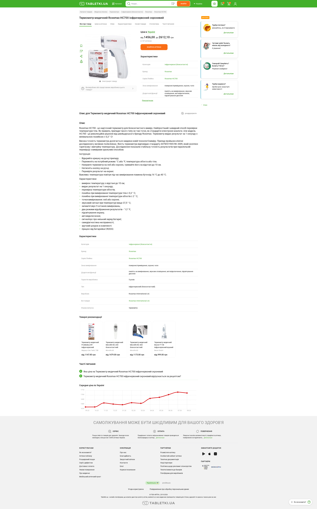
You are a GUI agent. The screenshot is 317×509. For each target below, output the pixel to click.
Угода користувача (136, 489)
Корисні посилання (127, 470)
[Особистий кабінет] (235, 3)
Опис (205, 105)
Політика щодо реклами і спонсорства (176, 466)
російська (166, 483)
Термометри (114, 12)
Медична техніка (100, 12)
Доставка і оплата (86, 466)
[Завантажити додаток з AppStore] (209, 453)
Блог (122, 466)
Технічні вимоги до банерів (171, 470)
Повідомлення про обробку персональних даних (169, 489)
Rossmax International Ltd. (139, 301)
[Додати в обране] (81, 46)
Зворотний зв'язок (127, 459)
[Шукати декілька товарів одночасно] (173, 4)
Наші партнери (166, 463)
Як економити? (85, 452)
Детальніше (160, 438)
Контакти (124, 463)
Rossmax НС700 (160, 12)
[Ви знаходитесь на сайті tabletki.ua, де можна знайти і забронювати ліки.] (93, 4)
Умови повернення (86, 470)
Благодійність (125, 456)
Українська (151, 483)
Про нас (123, 452)
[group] (169, 36)
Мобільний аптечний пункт (90, 477)
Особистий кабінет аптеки (171, 456)
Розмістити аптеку (167, 452)
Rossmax (148, 12)
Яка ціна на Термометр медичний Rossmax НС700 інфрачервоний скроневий (123, 371)
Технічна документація (169, 459)
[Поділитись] (81, 56)
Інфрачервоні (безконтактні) (132, 12)
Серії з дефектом (86, 463)
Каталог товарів (86, 12)
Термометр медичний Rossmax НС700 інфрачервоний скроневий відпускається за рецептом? (132, 376)
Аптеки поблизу (85, 456)
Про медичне (84, 473)
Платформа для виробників (171, 473)
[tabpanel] (138, 176)
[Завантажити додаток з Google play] (203, 453)
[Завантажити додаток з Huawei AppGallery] (215, 453)
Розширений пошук (87, 459)
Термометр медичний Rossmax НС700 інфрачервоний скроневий (121, 17)
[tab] (85, 24)
